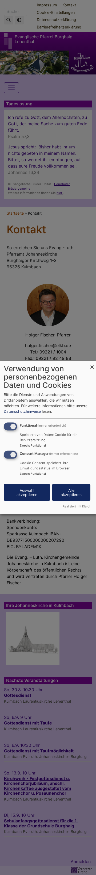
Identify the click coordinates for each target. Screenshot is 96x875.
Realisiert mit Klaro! (76, 506)
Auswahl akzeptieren (27, 492)
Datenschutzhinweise (22, 411)
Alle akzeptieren (71, 492)
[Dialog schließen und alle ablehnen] (92, 364)
